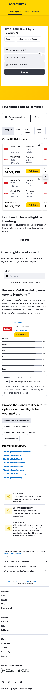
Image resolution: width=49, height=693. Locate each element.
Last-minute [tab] (27, 131)
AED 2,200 (11, 29)
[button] (4, 4)
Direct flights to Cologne (13, 466)
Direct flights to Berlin (12, 455)
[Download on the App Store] (24, 670)
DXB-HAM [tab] (24, 240)
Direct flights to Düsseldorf (14, 463)
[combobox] (27, 276)
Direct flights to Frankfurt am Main (17, 452)
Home (10, 581)
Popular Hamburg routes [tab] (14, 432)
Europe (17, 581)
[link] (21, 334)
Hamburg (35, 581)
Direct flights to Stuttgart (13, 470)
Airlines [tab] (32, 432)
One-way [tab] (39, 131)
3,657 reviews (20, 330)
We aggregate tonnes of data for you (20, 566)
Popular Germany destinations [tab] (16, 420)
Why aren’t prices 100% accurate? (19, 571)
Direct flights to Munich (12, 459)
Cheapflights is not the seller (16, 561)
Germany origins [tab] (11, 438)
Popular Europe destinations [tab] (16, 426)
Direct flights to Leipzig (12, 477)
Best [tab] (18, 130)
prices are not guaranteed (12, 554)
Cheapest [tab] (8, 130)
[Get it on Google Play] (8, 670)
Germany (26, 581)
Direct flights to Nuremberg (14, 474)
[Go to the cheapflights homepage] (18, 4)
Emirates (18, 322)
